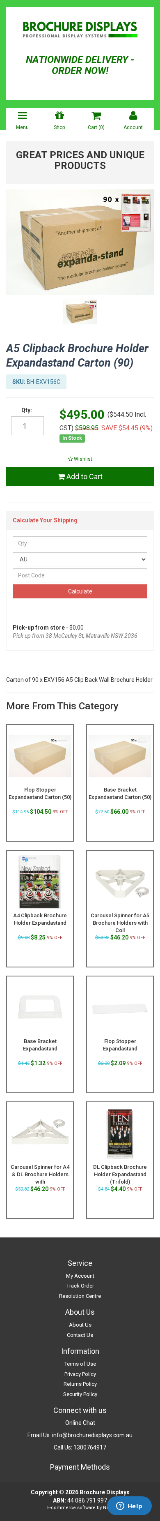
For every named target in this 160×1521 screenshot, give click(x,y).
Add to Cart (84, 476)
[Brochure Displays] (80, 31)
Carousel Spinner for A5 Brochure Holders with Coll (120, 922)
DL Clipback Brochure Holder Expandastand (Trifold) (120, 1174)
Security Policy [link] (80, 1394)
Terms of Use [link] (80, 1364)
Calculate (80, 591)
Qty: (26, 410)
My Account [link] (80, 1276)
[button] (80, 459)
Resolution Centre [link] (80, 1296)
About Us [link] (80, 1325)
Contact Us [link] (80, 1335)
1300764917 (89, 1447)
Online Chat (80, 1422)
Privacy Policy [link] (80, 1374)
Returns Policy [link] (80, 1384)
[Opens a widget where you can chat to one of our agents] (129, 1506)
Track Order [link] (80, 1286)
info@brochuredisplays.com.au (92, 1435)
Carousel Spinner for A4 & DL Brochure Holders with (40, 1174)
